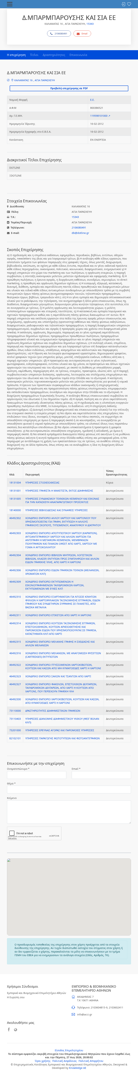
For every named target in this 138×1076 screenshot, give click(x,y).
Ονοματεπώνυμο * (18, 768)
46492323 (15, 676)
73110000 (15, 710)
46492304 (15, 555)
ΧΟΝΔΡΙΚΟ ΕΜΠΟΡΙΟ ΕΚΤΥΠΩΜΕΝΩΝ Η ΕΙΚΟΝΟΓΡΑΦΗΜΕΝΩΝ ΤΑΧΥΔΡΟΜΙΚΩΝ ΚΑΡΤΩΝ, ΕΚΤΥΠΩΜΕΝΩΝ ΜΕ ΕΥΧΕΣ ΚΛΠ (54, 585)
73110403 (15, 718)
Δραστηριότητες (54, 55)
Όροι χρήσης (42, 1061)
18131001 (15, 490)
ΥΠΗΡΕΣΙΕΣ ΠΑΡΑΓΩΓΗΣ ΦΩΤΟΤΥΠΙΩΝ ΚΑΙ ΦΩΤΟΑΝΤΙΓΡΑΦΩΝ (62, 738)
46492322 (15, 664)
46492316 (15, 653)
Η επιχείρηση (16, 55)
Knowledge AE (77, 1068)
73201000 (15, 730)
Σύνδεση (123, 4)
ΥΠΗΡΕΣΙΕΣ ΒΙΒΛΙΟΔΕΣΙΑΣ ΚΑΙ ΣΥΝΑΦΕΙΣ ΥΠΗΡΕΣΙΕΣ (56, 510)
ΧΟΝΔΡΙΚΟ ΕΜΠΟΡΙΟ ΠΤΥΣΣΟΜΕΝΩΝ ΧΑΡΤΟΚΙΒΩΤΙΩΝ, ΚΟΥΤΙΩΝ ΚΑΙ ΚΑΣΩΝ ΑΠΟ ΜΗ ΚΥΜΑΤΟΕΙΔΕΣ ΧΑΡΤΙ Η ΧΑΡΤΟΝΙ (63, 666)
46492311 (15, 615)
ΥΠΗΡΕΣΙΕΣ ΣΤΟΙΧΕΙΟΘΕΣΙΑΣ (42, 482)
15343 (90, 23)
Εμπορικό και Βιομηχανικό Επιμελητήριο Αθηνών (36, 993)
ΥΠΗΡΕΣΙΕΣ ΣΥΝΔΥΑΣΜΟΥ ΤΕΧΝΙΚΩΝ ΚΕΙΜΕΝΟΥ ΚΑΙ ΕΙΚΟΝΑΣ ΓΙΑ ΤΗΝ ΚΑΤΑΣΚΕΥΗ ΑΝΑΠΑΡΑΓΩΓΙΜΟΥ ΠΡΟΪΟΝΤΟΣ (62, 500)
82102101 (15, 738)
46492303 (15, 533)
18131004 (15, 482)
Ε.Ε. (92, 99)
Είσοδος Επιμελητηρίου (69, 1050)
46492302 (15, 518)
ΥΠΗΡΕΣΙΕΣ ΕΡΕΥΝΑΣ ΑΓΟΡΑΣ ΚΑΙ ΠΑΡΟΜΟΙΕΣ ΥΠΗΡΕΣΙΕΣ (59, 730)
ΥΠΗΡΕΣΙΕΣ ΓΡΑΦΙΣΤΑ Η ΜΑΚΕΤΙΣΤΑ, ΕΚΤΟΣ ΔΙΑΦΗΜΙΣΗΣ (59, 490)
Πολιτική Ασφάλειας (64, 1061)
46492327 (15, 684)
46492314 (15, 623)
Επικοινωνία (78, 55)
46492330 (15, 699)
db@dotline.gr (80, 233)
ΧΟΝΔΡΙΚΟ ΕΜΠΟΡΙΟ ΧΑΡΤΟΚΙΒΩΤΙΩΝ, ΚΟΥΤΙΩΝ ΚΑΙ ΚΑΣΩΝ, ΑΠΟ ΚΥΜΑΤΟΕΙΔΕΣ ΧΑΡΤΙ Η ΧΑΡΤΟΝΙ (62, 701)
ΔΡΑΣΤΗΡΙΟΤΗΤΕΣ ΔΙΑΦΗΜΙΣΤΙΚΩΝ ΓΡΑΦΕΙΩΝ (52, 710)
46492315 (15, 641)
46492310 (15, 596)
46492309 (15, 581)
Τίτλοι (34, 55)
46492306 (15, 570)
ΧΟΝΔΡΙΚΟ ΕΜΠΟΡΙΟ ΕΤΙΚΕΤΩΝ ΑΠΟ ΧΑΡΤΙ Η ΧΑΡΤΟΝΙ (58, 615)
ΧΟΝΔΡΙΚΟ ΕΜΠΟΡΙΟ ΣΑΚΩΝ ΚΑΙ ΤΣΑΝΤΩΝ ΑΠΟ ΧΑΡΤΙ (58, 676)
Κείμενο (12, 798)
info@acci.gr (84, 1014)
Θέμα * (11, 783)
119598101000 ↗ (100, 115)
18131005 (15, 498)
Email (84, 33)
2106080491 (61, 33)
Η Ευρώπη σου (16, 997)
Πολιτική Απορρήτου (91, 1061)
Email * (76, 768)
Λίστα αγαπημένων (129, 4)
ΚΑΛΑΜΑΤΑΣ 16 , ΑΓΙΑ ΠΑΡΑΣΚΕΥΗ (34, 80)
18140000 (15, 510)
